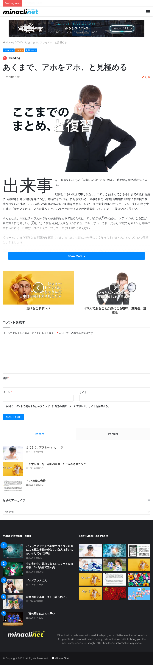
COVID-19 (20, 42)
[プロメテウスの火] (13, 586)
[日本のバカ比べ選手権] (139, 565)
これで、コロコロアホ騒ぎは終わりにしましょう (51, 3)
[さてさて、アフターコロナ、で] (13, 453)
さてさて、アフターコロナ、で (44, 447)
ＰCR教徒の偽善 (36, 480)
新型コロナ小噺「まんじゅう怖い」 (47, 597)
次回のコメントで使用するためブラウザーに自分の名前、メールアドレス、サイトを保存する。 (58, 406)
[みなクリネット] (20, 11)
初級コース (31, 50)
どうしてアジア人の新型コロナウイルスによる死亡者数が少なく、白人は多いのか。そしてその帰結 (49, 549)
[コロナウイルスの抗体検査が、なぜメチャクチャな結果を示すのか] (114, 550)
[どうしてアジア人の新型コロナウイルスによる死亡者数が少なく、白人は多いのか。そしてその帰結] (13, 551)
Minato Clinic (62, 658)
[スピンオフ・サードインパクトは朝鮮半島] (114, 593)
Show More (75, 256)
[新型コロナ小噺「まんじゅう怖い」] (13, 602)
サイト (83, 392)
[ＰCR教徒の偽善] (13, 486)
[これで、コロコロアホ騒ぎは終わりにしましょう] (139, 579)
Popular (113, 434)
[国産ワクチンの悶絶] (90, 565)
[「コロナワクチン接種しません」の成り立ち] (139, 550)
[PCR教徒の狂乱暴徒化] (90, 593)
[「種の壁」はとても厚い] (13, 619)
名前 (6, 378)
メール (7, 392)
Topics (19, 50)
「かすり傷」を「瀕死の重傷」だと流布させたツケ (56, 464)
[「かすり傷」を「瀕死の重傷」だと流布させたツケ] (13, 469)
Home (9, 42)
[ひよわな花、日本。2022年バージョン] (139, 593)
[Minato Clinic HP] (76, 28)
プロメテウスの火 (36, 580)
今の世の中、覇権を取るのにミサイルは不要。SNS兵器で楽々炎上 (49, 565)
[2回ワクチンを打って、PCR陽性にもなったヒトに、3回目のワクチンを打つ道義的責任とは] (114, 565)
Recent (39, 434)
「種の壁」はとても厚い (40, 613)
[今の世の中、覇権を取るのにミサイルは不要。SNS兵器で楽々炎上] (13, 569)
